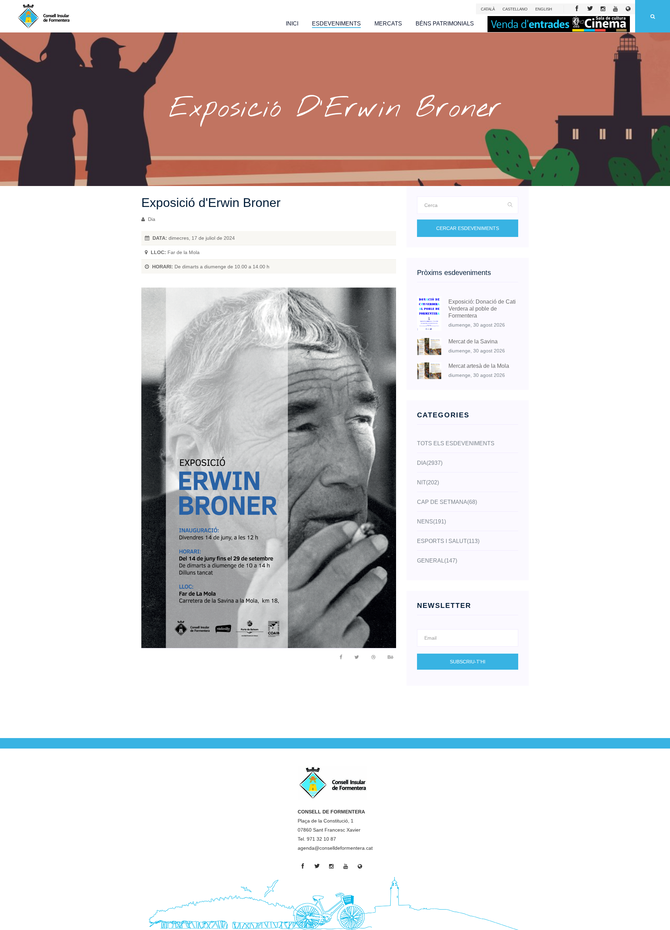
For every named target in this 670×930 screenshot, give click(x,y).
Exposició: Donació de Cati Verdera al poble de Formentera (482, 309)
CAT (488, 9)
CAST (515, 9)
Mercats (388, 24)
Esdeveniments (336, 24)
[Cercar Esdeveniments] (510, 205)
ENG (543, 9)
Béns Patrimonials (445, 24)
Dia (151, 219)
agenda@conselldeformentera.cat (335, 848)
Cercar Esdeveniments (467, 228)
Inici (292, 24)
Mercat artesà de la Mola (478, 366)
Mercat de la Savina (473, 341)
